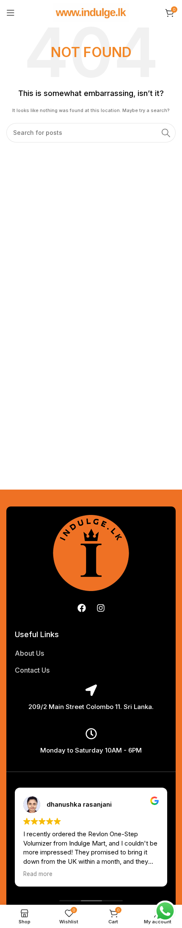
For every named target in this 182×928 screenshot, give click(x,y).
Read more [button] (37, 874)
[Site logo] (91, 12)
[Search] (166, 132)
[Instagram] (100, 608)
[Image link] (91, 552)
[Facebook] (81, 608)
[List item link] (91, 653)
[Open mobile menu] (10, 12)
